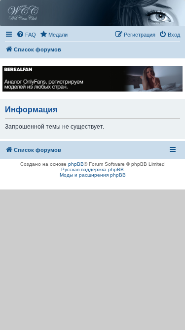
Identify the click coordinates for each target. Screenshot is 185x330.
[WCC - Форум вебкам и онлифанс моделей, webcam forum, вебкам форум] (92, 13)
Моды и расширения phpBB (93, 175)
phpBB (76, 164)
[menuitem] (26, 35)
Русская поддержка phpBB (92, 169)
